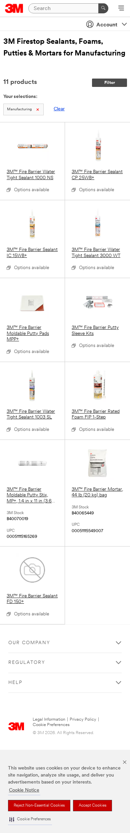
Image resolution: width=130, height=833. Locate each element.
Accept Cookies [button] (92, 806)
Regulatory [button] (26, 662)
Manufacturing (19, 109)
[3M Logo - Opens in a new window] (14, 8)
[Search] (103, 8)
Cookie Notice (24, 790)
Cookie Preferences (51, 725)
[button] (30, 819)
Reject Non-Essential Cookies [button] (39, 806)
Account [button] (107, 25)
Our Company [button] (29, 642)
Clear (59, 109)
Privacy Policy (83, 719)
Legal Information (49, 719)
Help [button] (15, 682)
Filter (109, 83)
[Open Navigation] (121, 8)
